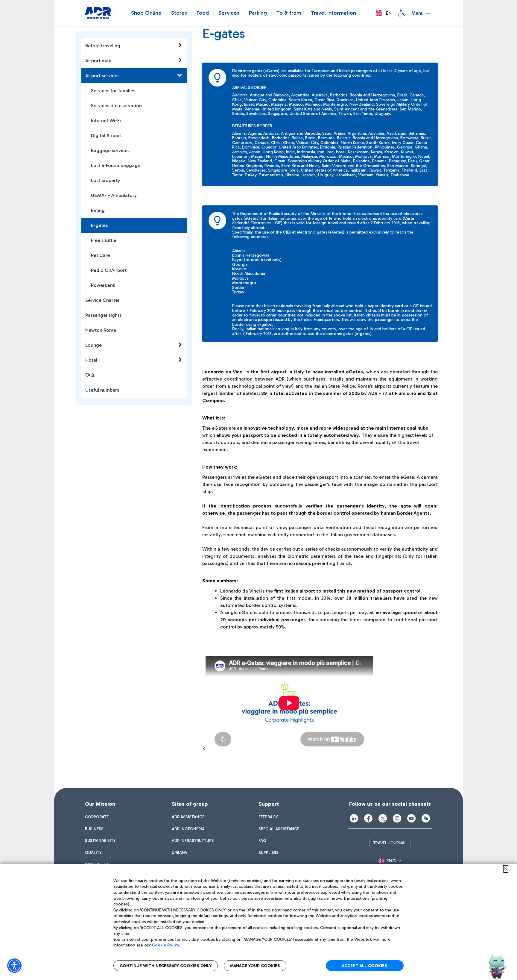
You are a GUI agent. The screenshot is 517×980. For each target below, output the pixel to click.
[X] (382, 818)
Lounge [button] (93, 345)
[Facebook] (368, 818)
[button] (384, 13)
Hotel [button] (91, 360)
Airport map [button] (98, 60)
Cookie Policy (165, 945)
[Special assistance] (401, 13)
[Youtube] (411, 818)
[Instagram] (397, 818)
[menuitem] (97, 817)
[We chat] (426, 818)
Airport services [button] (102, 75)
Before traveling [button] (102, 46)
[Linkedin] (354, 818)
